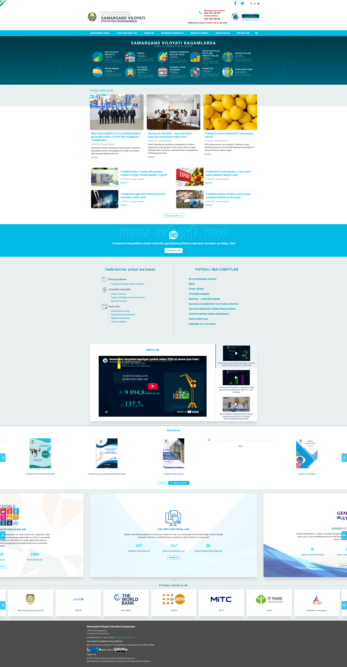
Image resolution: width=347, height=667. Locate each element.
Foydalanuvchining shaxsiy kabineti (127, 284)
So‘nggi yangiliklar (108, 144)
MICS (192, 283)
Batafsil (163, 483)
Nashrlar (149, 33)
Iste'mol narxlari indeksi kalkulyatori (209, 313)
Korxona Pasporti (119, 301)
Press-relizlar (196, 288)
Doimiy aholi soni (198, 318)
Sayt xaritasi (108, 637)
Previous (2, 454)
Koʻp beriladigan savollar (203, 278)
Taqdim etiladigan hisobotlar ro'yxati (128, 297)
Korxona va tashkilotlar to (203, 303)
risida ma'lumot (229, 303)
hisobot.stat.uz (212, 23)
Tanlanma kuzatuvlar (120, 318)
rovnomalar (209, 323)
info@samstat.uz (94, 637)
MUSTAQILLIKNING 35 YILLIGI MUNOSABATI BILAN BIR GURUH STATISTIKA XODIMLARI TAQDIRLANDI (116, 137)
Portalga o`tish (173, 250)
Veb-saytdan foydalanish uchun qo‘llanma (105, 641)
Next (344, 454)
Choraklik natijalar (199, 293)
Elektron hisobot (118, 294)
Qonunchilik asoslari (120, 311)
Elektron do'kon (180, 483)
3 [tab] (175, 580)
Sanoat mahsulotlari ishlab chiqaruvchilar (212, 308)
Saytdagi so (195, 323)
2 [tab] (172, 580)
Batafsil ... (95, 157)
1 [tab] (170, 580)
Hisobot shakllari (119, 321)
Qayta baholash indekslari (123, 314)
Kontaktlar (243, 33)
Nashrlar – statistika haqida (204, 298)
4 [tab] (178, 580)
